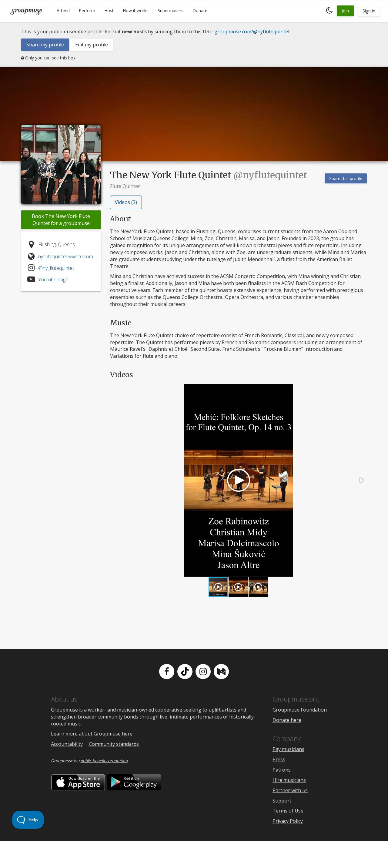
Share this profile (345, 178)
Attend (63, 10)
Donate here (287, 720)
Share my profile (45, 44)
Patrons (282, 769)
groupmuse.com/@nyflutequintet (252, 31)
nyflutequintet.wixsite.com (65, 256)
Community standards (114, 744)
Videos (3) (126, 202)
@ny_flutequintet (56, 268)
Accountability (67, 744)
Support (282, 800)
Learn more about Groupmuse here (91, 733)
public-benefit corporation (104, 760)
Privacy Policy (288, 821)
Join (345, 11)
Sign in (369, 11)
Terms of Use (288, 810)
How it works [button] (136, 10)
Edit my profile (91, 44)
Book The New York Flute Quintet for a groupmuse (61, 219)
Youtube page (53, 279)
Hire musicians (289, 780)
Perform (87, 10)
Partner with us (290, 790)
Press (279, 759)
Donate (199, 10)
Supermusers (170, 10)
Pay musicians (288, 749)
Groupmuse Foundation (300, 709)
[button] (361, 480)
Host (109, 10)
